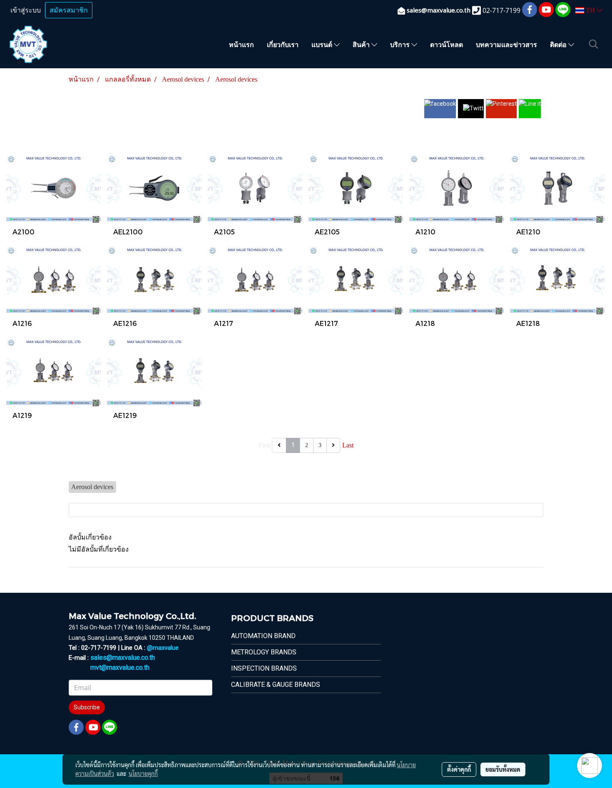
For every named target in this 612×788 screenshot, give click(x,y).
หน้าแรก (241, 44)
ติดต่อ (559, 44)
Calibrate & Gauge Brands (275, 685)
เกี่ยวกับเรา (283, 44)
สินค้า (362, 44)
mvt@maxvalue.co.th (119, 667)
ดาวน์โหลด (446, 44)
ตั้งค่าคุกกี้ (459, 769)
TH (590, 10)
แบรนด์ (322, 44)
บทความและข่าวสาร (506, 44)
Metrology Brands (263, 652)
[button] (594, 44)
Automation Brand (263, 636)
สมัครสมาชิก (69, 10)
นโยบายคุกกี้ (143, 773)
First (264, 445)
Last (347, 445)
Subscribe (87, 707)
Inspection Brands (264, 668)
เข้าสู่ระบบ (25, 10)
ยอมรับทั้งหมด (502, 769)
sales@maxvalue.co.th (122, 657)
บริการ (400, 44)
